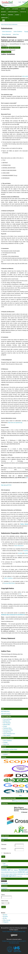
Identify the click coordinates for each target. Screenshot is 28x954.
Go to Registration (6, 52)
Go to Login (4, 47)
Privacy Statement (6, 34)
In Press (3, 14)
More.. (20, 795)
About (8, 9)
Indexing (10, 14)
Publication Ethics (7, 728)
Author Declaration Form (9, 733)
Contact (5, 726)
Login (19, 2)
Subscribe (5, 865)
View (4, 863)
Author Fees (6, 744)
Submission (4, 17)
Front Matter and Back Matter (10, 749)
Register (24, 2)
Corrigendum (4, 888)
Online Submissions (6, 31)
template (20, 553)
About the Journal (7, 24)
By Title (5, 918)
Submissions (14, 24)
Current (23, 9)
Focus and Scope (7, 719)
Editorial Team (6, 721)
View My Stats (4, 883)
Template (5, 742)
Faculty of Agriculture (7, 931)
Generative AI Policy (8, 730)
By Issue (5, 914)
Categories (15, 9)
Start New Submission (14, 47)
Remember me (7, 853)
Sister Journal (4, 838)
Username (3, 844)
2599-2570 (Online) (5, 713)
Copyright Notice (7, 731)
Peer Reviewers (7, 722)
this (20, 593)
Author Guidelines (7, 740)
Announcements (13, 11)
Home (2, 9)
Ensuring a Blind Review (9, 583)
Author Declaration (18, 545)
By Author (5, 916)
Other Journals (6, 920)
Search (17, 14)
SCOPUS (5, 754)
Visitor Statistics (7, 735)
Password (3, 848)
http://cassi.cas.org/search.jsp (15, 422)
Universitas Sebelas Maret (19, 931)
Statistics (23, 11)
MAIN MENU (3, 20)
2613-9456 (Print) (5, 711)
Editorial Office (6, 724)
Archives (3, 11)
